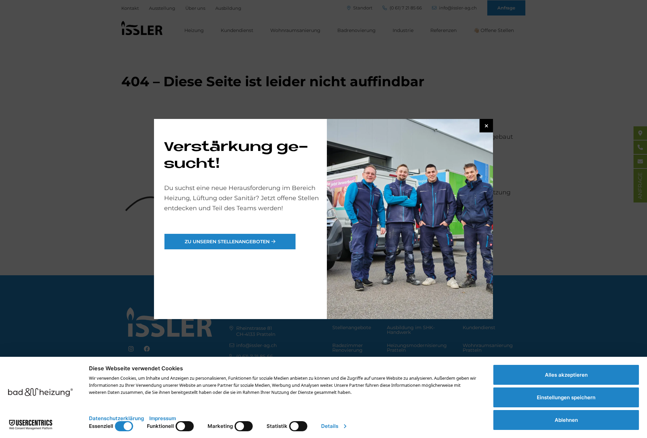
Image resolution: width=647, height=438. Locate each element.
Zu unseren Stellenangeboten (227, 242)
